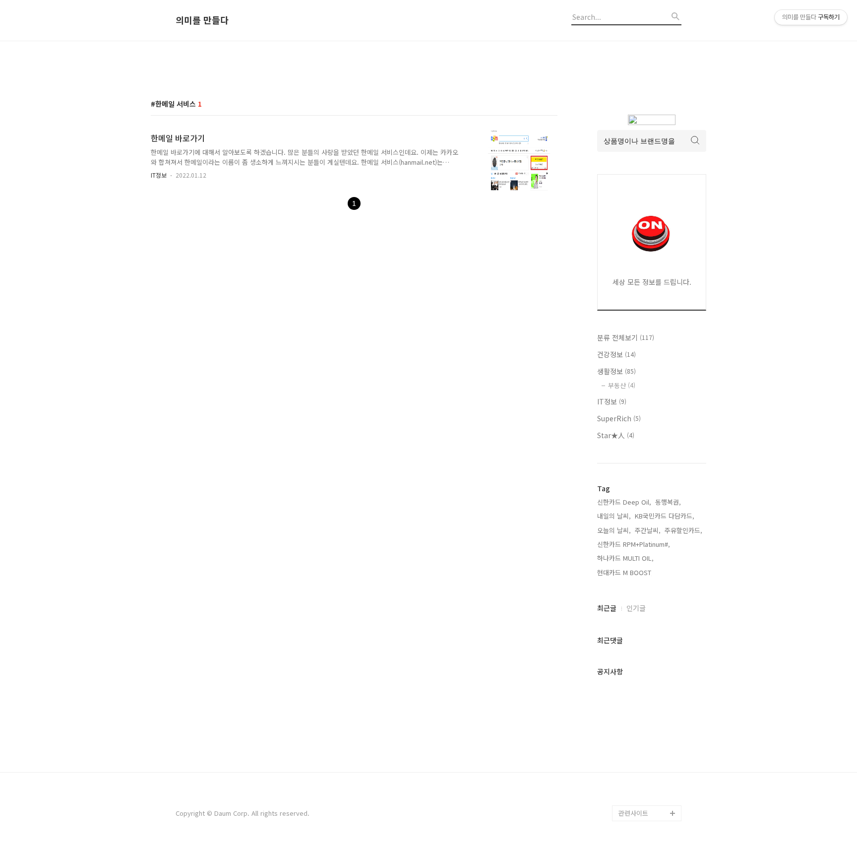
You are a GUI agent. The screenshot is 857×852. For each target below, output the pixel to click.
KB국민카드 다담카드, (664, 516)
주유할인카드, (683, 530)
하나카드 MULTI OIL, (625, 558)
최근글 (606, 608)
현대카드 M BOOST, (625, 572)
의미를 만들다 (202, 20)
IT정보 (159, 175)
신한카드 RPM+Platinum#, (633, 544)
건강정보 (616, 354)
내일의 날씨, (614, 516)
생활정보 (616, 371)
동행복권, (668, 502)
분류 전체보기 (625, 337)
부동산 (621, 385)
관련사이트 (633, 813)
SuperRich (619, 418)
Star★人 (615, 435)
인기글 (636, 608)
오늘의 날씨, (614, 530)
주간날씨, (648, 530)
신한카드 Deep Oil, (624, 502)
